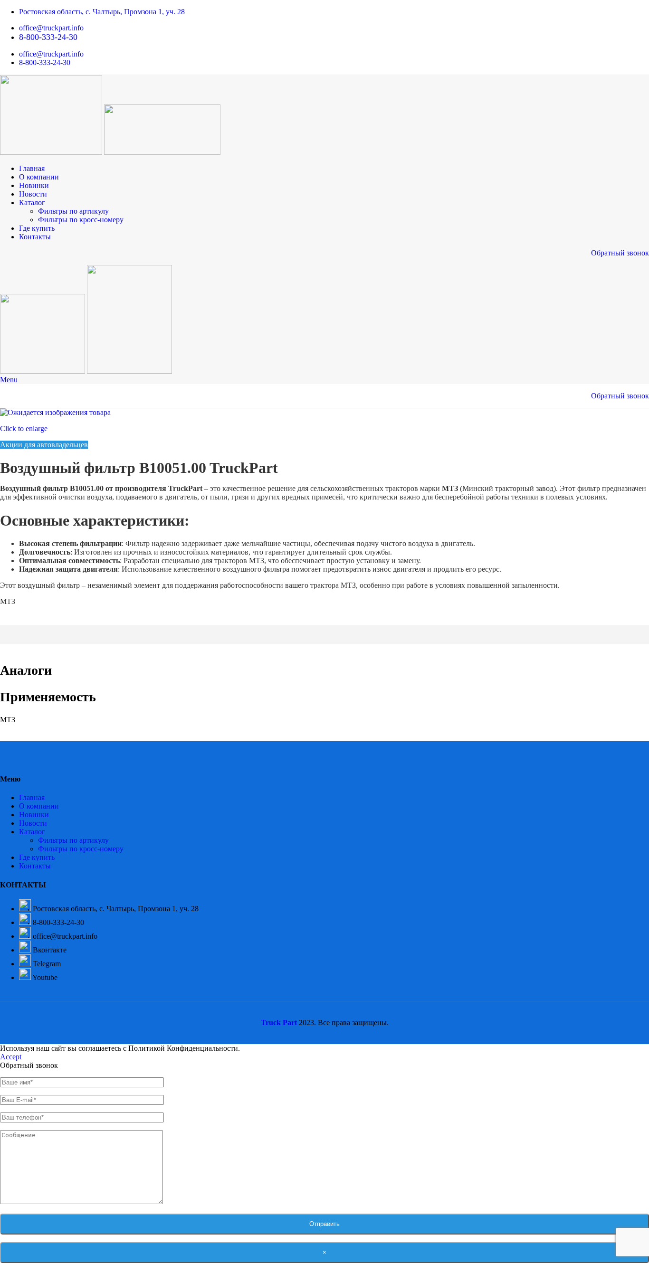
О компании (39, 806)
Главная (32, 797)
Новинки (34, 815)
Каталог (32, 832)
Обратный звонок (620, 253)
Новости (33, 823)
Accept (10, 1057)
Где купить (37, 857)
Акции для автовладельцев (44, 445)
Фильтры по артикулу (73, 211)
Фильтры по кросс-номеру (81, 220)
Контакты (35, 866)
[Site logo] (52, 152)
